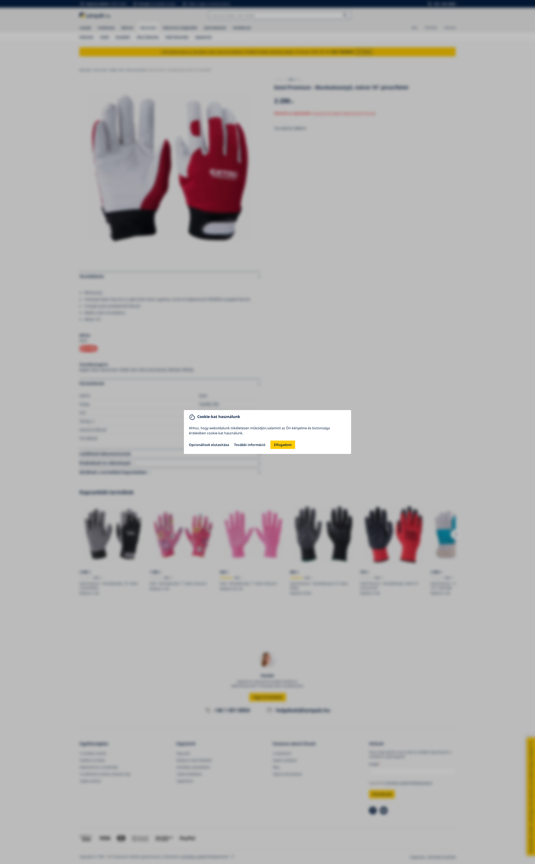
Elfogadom (283, 444)
